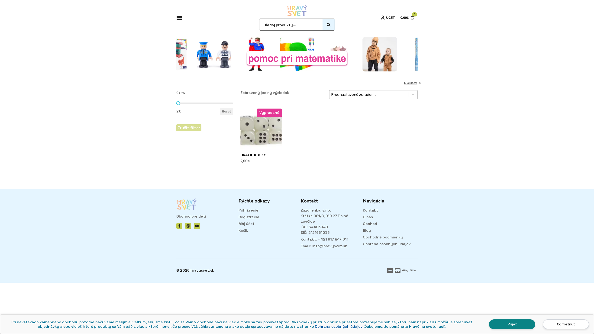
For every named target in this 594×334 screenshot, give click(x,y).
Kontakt (370, 210)
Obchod (370, 223)
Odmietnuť (566, 324)
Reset (226, 111)
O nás (368, 217)
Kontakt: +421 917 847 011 (324, 239)
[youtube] (197, 226)
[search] (329, 25)
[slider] (178, 103)
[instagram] (188, 226)
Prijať (512, 324)
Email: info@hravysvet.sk (324, 246)
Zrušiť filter (189, 127)
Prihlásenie (248, 210)
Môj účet (247, 223)
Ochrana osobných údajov (338, 326)
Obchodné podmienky (383, 237)
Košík (243, 230)
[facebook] (179, 226)
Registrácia (249, 217)
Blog (367, 230)
